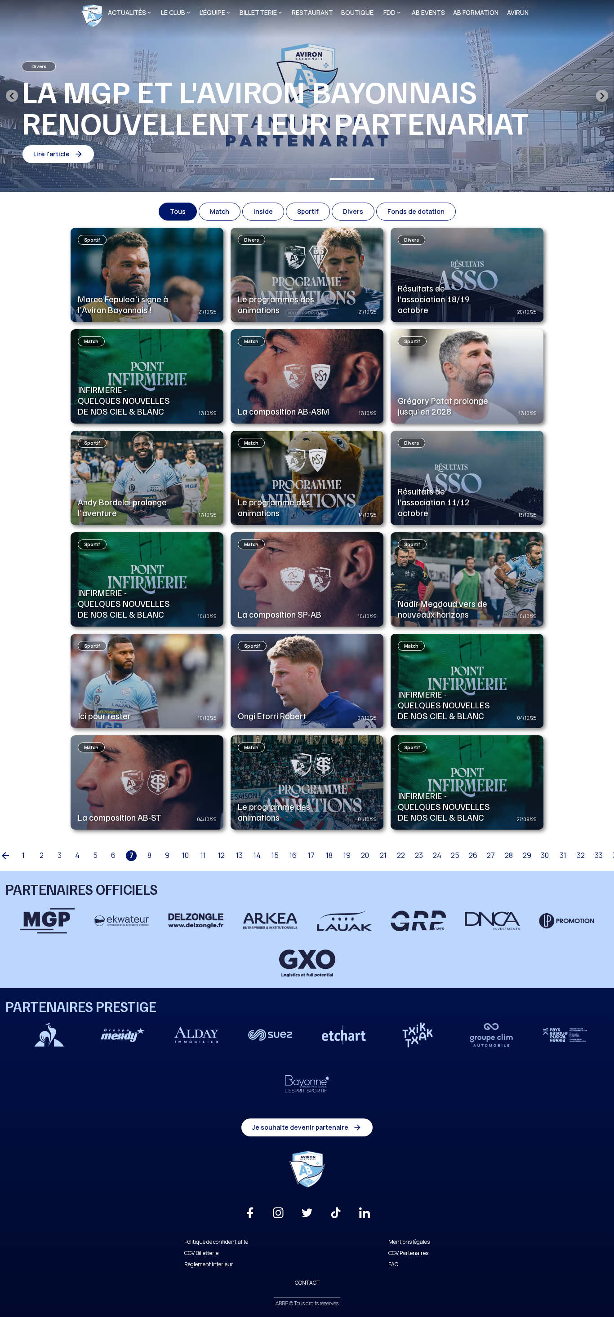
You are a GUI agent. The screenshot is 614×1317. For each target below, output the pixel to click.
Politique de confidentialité (216, 1242)
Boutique (357, 12)
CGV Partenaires (408, 1253)
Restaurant (312, 12)
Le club (173, 12)
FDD (389, 12)
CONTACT (307, 1282)
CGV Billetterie (201, 1253)
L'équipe (212, 12)
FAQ (393, 1264)
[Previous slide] (12, 96)
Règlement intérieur (208, 1264)
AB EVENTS (428, 12)
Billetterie (258, 12)
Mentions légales (409, 1242)
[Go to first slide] (602, 96)
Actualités (127, 12)
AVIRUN (518, 12)
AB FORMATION (475, 12)
